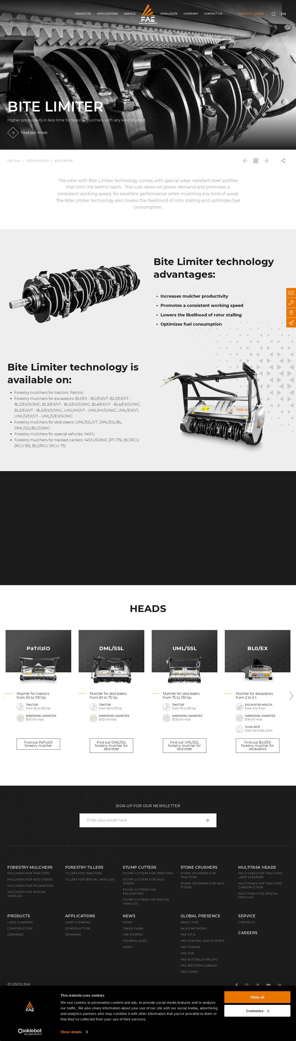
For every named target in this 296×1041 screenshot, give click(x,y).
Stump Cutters (140, 867)
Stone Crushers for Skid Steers (202, 885)
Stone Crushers (199, 867)
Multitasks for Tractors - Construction (261, 885)
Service (247, 916)
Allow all (257, 997)
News (129, 916)
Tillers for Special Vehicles (89, 879)
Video (128, 947)
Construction (19, 928)
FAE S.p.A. (14, 160)
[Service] (291, 303)
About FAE (190, 922)
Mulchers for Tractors (28, 873)
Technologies (38, 160)
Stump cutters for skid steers (143, 881)
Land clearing (20, 922)
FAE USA (187, 953)
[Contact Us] (291, 293)
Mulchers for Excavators (30, 885)
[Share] (283, 160)
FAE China (189, 971)
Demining (15, 934)
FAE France (190, 947)
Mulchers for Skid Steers (29, 879)
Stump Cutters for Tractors (148, 873)
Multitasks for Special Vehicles (258, 895)
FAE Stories (133, 934)
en (283, 14)
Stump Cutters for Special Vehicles (146, 901)
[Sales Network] (291, 313)
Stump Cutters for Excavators (139, 891)
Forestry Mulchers (30, 867)
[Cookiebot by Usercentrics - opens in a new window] (30, 1032)
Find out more (34, 132)
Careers (248, 933)
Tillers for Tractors (83, 873)
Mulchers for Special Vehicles (26, 894)
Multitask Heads (257, 867)
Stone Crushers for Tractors (198, 875)
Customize (254, 1011)
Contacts (246, 922)
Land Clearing (78, 922)
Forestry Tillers (84, 867)
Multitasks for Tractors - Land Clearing (261, 875)
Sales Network (194, 928)
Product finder (251, 13)
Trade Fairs (133, 928)
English (20, 984)
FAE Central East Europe (203, 940)
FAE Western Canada (199, 965)
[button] (4, 695)
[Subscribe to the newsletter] (291, 322)
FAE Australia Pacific (200, 959)
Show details (71, 1032)
